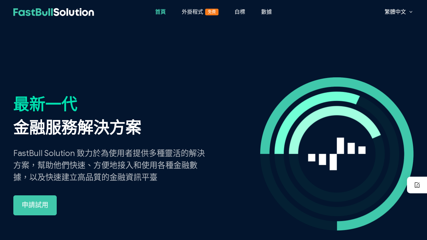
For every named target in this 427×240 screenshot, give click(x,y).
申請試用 (35, 205)
